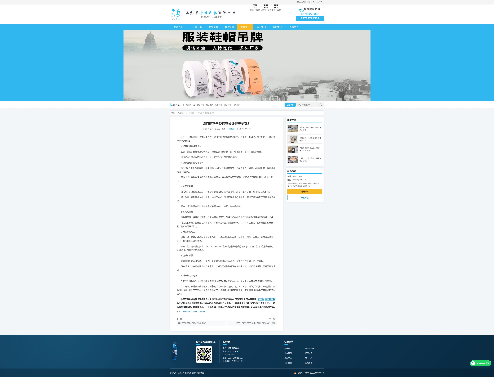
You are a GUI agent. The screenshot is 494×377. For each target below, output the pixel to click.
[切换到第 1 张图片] (245, 97)
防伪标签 (218, 105)
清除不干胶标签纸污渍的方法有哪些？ (192, 323)
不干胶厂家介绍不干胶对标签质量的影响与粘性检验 (255, 323)
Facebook (187, 311)
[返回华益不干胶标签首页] (175, 14)
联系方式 (304, 197)
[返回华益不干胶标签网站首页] (175, 351)
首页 (173, 113)
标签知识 (310, 2)
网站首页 (178, 27)
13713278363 (310, 14)
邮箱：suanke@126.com (296, 179)
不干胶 (261, 299)
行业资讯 (181, 113)
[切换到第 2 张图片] (247, 97)
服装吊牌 (209, 105)
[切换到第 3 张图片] (248, 97)
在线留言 (320, 2)
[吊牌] (246, 65)
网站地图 (301, 2)
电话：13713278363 (294, 176)
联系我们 (277, 27)
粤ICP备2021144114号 (314, 372)
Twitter (194, 311)
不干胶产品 (196, 27)
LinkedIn (202, 311)
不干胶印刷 (270, 299)
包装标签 (227, 105)
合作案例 (213, 27)
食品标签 (200, 105)
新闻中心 (245, 27)
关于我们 (261, 27)
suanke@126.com (235, 358)
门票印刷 (236, 105)
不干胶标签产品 (189, 105)
